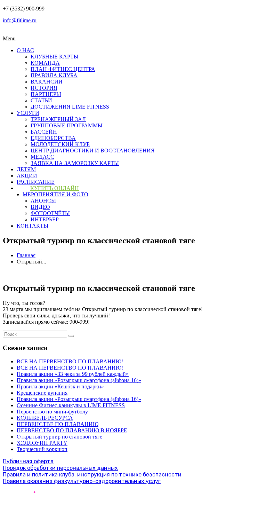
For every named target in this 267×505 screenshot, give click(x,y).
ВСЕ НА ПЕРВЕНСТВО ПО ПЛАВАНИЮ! (70, 361)
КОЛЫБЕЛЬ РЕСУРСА (45, 418)
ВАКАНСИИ (47, 82)
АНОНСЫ (43, 201)
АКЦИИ (27, 176)
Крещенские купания (42, 393)
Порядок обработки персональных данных (60, 468)
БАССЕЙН (44, 132)
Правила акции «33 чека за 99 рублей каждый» (73, 374)
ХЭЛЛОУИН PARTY (42, 443)
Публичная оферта (28, 461)
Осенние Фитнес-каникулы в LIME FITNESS (71, 405)
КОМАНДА (45, 63)
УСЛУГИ (28, 113)
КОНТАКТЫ (32, 226)
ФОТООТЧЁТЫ (50, 213)
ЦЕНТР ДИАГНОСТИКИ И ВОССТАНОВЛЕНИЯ (93, 150)
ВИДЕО (40, 207)
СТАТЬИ (41, 100)
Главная (26, 255)
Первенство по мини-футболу (52, 412)
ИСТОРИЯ (44, 88)
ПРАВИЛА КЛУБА (54, 75)
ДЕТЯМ (26, 169)
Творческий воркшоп (42, 449)
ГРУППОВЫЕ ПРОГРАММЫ (67, 125)
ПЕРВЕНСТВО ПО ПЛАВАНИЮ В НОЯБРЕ (72, 430)
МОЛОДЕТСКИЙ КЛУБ (60, 144)
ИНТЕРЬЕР (45, 219)
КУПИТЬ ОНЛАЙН (54, 188)
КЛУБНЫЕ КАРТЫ (55, 57)
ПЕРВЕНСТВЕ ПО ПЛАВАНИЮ (57, 424)
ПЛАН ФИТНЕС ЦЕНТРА (63, 69)
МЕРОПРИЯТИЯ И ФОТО (55, 194)
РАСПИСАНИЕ (36, 182)
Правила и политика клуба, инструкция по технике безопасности (92, 474)
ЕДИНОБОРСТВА (53, 138)
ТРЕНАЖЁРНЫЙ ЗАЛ (58, 119)
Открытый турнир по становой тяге (59, 437)
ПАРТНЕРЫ (46, 94)
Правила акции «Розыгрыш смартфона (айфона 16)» (79, 380)
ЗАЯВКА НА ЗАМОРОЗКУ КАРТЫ (75, 163)
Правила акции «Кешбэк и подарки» (60, 386)
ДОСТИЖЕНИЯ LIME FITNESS (70, 107)
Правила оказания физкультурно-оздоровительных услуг (82, 481)
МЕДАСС (42, 157)
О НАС (25, 50)
